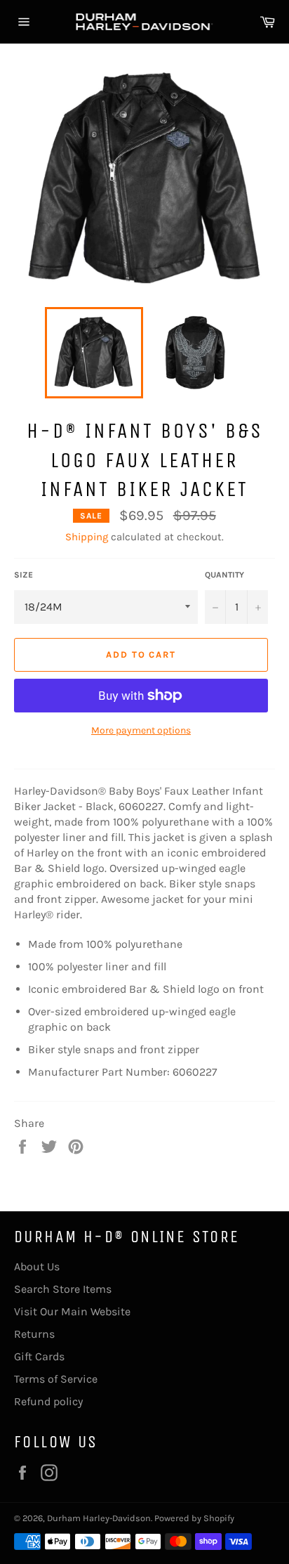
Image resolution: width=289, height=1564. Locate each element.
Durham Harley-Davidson (99, 1518)
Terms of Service (56, 1379)
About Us (37, 1266)
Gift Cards (39, 1356)
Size (23, 575)
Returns (34, 1334)
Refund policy (48, 1401)
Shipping (86, 536)
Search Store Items (63, 1289)
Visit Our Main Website (72, 1311)
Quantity (224, 575)
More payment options (141, 730)
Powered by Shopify (194, 1518)
